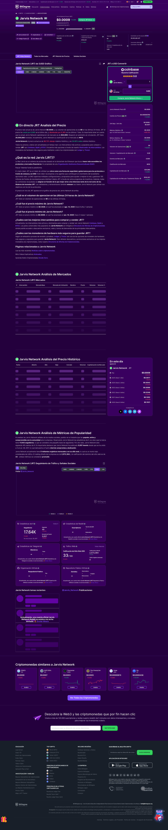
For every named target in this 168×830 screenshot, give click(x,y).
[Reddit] (134, 775)
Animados (38, 254)
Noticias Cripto (19, 761)
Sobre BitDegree (83, 769)
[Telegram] (113, 775)
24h (114, 36)
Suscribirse (144, 752)
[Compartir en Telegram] (135, 411)
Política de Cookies (130, 820)
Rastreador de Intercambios (90, 147)
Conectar (147, 1)
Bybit (37, 147)
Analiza (26, 687)
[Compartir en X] (121, 411)
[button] (116, 2)
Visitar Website (99, 546)
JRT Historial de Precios (61, 56)
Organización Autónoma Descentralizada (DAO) (76, 164)
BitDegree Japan (83, 788)
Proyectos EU (82, 777)
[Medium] (127, 775)
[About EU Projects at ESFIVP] (116, 788)
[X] (110, 775)
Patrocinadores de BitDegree (86, 785)
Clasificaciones (30, 13)
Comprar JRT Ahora (86, 20)
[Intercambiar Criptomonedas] (130, 86)
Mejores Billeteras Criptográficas (25, 782)
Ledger (80, 150)
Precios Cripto (19, 790)
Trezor (87, 150)
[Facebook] (120, 775)
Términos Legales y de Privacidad (113, 820)
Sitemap (99, 820)
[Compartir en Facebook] (125, 411)
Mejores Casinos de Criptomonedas (26, 785)
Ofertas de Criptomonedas (23, 766)
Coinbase (31, 147)
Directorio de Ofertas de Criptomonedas (89, 226)
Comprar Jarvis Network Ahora (129, 98)
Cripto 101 (18, 752)
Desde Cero (43, 258)
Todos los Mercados (41, 56)
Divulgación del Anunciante (144, 820)
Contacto (80, 793)
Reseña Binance (82, 761)
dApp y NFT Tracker (21, 793)
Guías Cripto (19, 758)
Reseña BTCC (82, 755)
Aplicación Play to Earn (22, 769)
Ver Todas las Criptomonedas (84, 698)
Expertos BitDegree (83, 771)
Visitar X (55, 524)
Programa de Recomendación (86, 779)
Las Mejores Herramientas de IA (24, 788)
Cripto (21, 13)
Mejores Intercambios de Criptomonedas (27, 777)
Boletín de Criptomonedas (23, 755)
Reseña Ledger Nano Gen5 (55, 797)
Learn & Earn (19, 750)
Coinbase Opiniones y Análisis (86, 750)
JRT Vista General (23, 56)
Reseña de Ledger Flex (53, 791)
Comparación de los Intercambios (25, 779)
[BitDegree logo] (21, 804)
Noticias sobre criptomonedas (43, 251)
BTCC (43, 147)
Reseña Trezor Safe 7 (53, 794)
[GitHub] (138, 775)
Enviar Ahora (93, 539)
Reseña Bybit (81, 752)
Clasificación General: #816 (23, 22)
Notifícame (110, 728)
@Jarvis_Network (27, 471)
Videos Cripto (19, 763)
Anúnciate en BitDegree (85, 782)
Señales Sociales (80, 56)
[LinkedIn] (124, 775)
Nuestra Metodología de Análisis (87, 774)
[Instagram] (131, 775)
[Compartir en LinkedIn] (130, 411)
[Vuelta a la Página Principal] (17, 13)
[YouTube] (117, 775)
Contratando (81, 790)
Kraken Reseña (82, 758)
